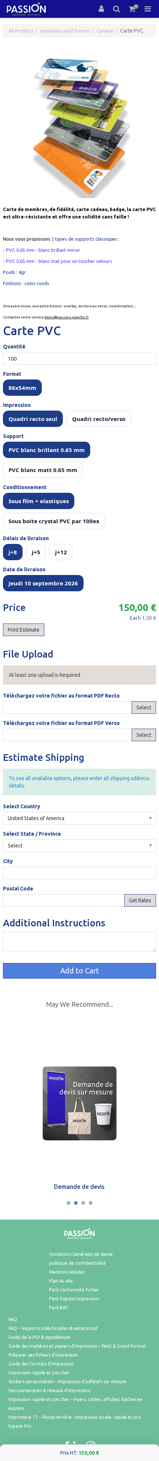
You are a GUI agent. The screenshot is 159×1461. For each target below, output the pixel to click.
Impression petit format (65, 31)
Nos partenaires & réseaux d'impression (50, 1390)
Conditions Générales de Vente (81, 1254)
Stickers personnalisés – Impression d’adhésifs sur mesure (67, 1381)
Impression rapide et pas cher (39, 1372)
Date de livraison (24, 569)
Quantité (14, 347)
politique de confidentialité (77, 1263)
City (8, 861)
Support (13, 436)
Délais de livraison (26, 538)
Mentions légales (66, 1272)
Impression (17, 405)
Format (12, 374)
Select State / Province (32, 834)
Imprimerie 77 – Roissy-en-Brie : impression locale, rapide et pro (75, 1417)
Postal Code (18, 889)
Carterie (105, 31)
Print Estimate (24, 630)
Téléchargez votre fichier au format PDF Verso (61, 723)
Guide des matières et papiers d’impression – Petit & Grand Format (77, 1346)
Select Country (21, 806)
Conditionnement (25, 487)
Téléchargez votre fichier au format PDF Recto (61, 696)
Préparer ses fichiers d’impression (43, 1355)
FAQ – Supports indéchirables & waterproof (53, 1328)
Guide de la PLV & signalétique (39, 1337)
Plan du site (61, 1280)
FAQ (13, 1319)
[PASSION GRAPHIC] (26, 9)
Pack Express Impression (74, 1298)
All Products (21, 31)
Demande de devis (79, 1186)
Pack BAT (58, 1307)
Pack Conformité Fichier (74, 1289)
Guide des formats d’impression (41, 1363)
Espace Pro (20, 1426)
